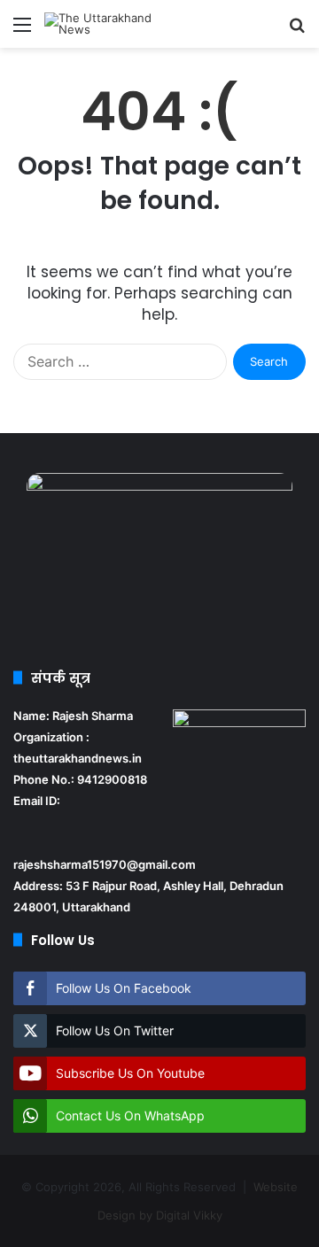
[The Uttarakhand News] (115, 23)
